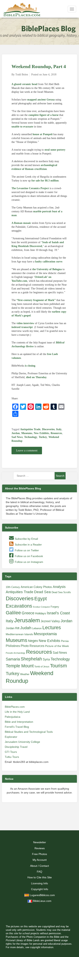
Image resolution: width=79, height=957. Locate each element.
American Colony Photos (36, 587)
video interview (25, 323)
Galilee (13, 612)
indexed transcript (22, 327)
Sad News (17, 437)
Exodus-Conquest (41, 607)
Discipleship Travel (16, 746)
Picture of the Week (57, 646)
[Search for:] (34, 475)
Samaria (13, 659)
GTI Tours (11, 751)
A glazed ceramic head (24, 84)
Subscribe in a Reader (28, 544)
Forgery (55, 606)
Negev (33, 641)
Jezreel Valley (50, 621)
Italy (59, 429)
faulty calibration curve (48, 261)
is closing (30, 365)
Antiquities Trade (30, 429)
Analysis (59, 587)
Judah (25, 628)
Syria (46, 659)
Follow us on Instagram (28, 561)
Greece (28, 613)
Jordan (16, 433)
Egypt (40, 598)
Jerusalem (27, 620)
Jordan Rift (12, 628)
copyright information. (42, 947)
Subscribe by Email (26, 538)
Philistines (13, 646)
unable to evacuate (22, 126)
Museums (26, 433)
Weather (24, 674)
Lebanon (37, 628)
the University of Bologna (47, 269)
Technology (30, 437)
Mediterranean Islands (19, 634)
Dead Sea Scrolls (61, 592)
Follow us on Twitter (26, 550)
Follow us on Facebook (28, 556)
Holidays (40, 613)
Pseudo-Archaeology (15, 653)
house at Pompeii (43, 134)
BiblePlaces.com (15, 706)
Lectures (51, 627)
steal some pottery (54, 149)
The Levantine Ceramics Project (30, 188)
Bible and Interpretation (19, 721)
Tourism (58, 665)
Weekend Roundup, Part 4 (39, 66)
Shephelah (31, 658)
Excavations (19, 606)
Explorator (11, 736)
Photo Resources (32, 646)
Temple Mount (20, 666)
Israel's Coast (58, 613)
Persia (65, 640)
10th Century (13, 587)
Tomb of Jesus (41, 666)
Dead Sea (42, 592)
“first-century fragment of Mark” (36, 300)
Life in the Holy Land (17, 711)
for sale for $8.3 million (45, 180)
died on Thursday (36, 377)
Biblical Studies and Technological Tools (29, 731)
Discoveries (48, 429)
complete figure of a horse (43, 115)
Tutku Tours (12, 756)
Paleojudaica (12, 716)
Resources (56, 433)
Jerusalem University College (22, 741)
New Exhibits (41, 433)
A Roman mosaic (21, 223)
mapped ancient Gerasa (41, 99)
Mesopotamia (45, 634)
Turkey (43, 437)
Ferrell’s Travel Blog (17, 726)
